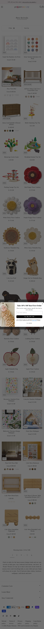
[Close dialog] (42, 304)
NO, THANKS (29, 323)
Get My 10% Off (29, 316)
